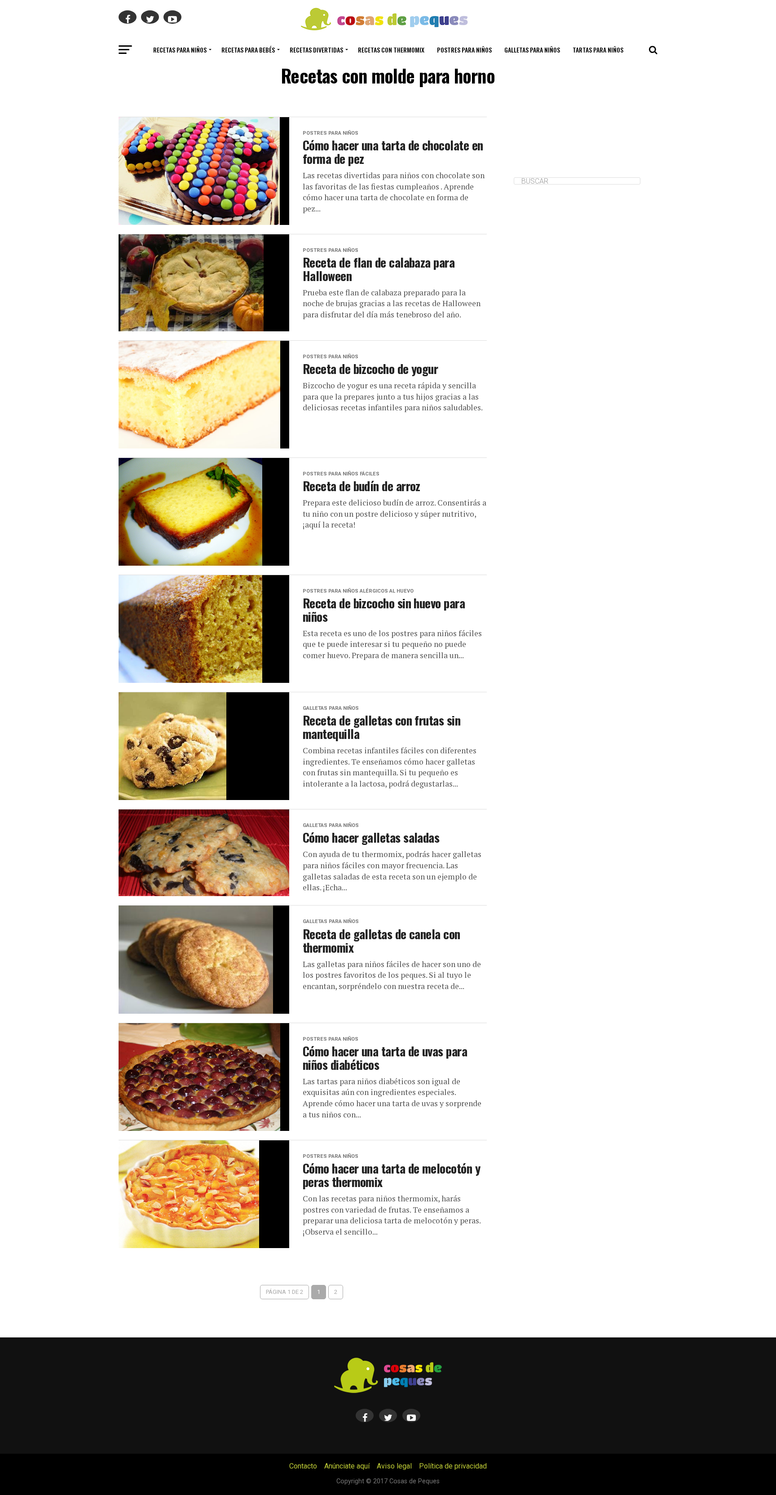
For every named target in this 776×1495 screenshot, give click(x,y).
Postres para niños (464, 49)
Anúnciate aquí (347, 1466)
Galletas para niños (532, 49)
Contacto (303, 1466)
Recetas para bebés (248, 49)
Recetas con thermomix (391, 49)
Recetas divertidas (316, 49)
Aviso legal (394, 1466)
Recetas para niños (180, 49)
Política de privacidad (453, 1466)
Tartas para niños (598, 49)
